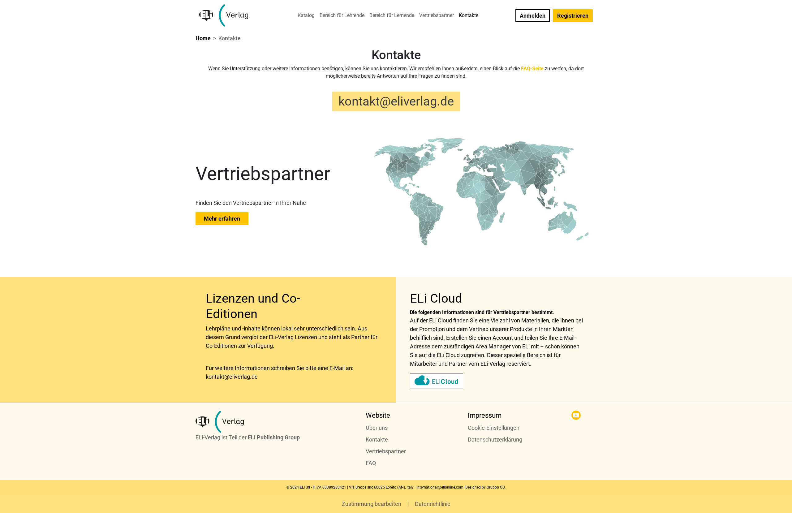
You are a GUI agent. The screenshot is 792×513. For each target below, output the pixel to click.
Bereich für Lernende (391, 15)
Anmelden (532, 15)
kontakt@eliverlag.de (396, 101)
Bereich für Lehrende (342, 15)
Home (203, 38)
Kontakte (468, 15)
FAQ (371, 463)
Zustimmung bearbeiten (372, 504)
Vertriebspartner (436, 15)
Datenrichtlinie (432, 504)
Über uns (377, 428)
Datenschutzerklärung (495, 439)
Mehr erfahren (222, 218)
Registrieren (572, 15)
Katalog (306, 15)
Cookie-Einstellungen (493, 428)
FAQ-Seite (532, 68)
